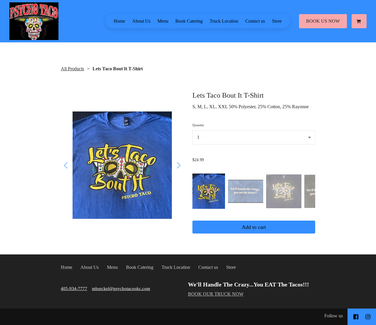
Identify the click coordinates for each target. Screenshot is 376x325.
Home (119, 21)
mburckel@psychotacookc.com (121, 288)
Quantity (198, 125)
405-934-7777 (74, 288)
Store (277, 21)
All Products (72, 68)
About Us (141, 21)
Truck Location (224, 21)
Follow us (333, 315)
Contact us (255, 21)
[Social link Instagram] (367, 316)
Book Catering (189, 21)
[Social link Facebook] (355, 316)
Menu (162, 21)
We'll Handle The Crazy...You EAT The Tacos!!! (248, 284)
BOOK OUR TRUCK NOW (216, 293)
